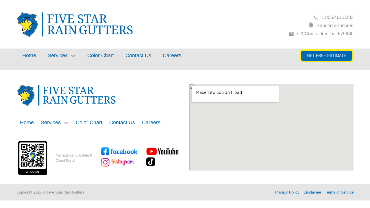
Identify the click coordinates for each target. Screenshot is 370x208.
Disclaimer (312, 192)
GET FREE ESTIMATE (326, 55)
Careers (172, 55)
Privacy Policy (287, 192)
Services (58, 55)
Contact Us (138, 55)
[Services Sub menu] (73, 55)
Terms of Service (339, 192)
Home (29, 55)
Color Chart (100, 55)
